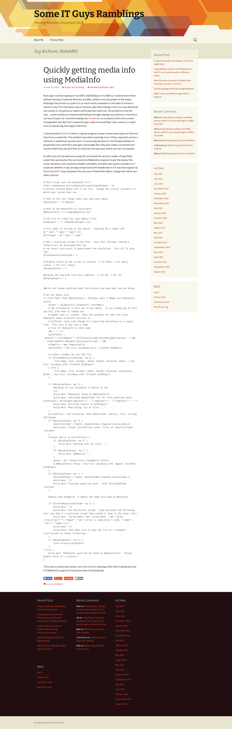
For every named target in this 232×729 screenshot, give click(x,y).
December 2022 (161, 188)
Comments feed (161, 302)
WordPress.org (161, 306)
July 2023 (158, 178)
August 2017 (159, 227)
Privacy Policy (57, 39)
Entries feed (160, 297)
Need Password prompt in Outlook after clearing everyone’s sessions (49, 629)
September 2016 (162, 247)
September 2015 (162, 266)
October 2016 (160, 242)
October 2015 (160, 262)
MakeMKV (94, 87)
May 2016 (158, 252)
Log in (156, 292)
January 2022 (160, 193)
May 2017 (158, 232)
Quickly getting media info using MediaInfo (174, 88)
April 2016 (158, 257)
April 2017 (158, 237)
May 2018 (158, 222)
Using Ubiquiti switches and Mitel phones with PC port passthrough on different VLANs (173, 72)
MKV (112, 87)
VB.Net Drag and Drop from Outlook (178, 140)
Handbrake (94, 118)
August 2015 (159, 271)
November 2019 (161, 203)
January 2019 (160, 213)
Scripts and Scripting (74, 87)
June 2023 (158, 183)
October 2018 (160, 218)
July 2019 (158, 208)
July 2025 (158, 174)
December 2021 (161, 198)
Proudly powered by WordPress (49, 722)
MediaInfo (104, 87)
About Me (38, 39)
